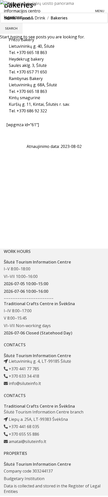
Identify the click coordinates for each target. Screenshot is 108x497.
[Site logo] (22, 10)
